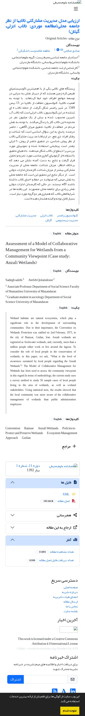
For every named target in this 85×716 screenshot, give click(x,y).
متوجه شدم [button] (70, 710)
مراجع (66, 446)
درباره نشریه (70, 592)
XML (66, 494)
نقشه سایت (71, 611)
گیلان (48, 220)
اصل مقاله (57, 501)
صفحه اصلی (71, 587)
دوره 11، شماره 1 (28, 465)
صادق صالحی (72, 51)
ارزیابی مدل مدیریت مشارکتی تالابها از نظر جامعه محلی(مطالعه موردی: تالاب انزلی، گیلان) (42, 26)
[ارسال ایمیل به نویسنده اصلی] (61, 50)
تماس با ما (72, 606)
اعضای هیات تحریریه (65, 597)
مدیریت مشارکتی (26, 215)
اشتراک (15, 679)
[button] (58, 701)
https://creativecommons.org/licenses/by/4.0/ (47, 648)
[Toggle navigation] (43, 9)
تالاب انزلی (46, 215)
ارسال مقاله (70, 601)
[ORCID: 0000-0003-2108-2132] (58, 50)
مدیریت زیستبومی (67, 220)
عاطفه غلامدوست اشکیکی (34, 51)
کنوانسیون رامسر (67, 215)
